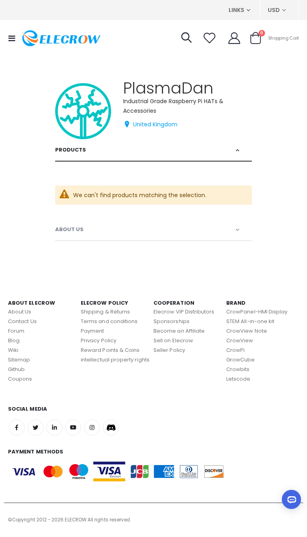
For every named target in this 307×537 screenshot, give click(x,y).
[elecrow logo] (61, 38)
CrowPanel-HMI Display (256, 311)
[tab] (153, 150)
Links (236, 10)
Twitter (36, 427)
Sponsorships (171, 321)
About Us (69, 229)
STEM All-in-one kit (250, 321)
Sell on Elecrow (173, 340)
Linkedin (54, 427)
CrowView (239, 340)
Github (16, 369)
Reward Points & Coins (110, 350)
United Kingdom (155, 124)
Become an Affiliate (179, 331)
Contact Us (22, 321)
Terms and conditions (109, 321)
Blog (14, 340)
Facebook (17, 427)
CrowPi (235, 350)
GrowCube (240, 359)
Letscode (238, 379)
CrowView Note (246, 331)
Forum (16, 331)
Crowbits (238, 369)
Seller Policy (169, 350)
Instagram (92, 427)
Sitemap (19, 359)
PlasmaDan (168, 88)
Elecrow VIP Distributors (184, 311)
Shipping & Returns (105, 311)
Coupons (20, 379)
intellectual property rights (115, 359)
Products (70, 150)
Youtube (73, 427)
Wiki (13, 350)
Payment (92, 331)
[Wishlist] (209, 38)
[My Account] (234, 38)
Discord (111, 427)
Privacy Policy (98, 340)
